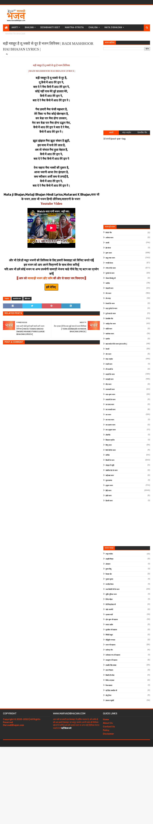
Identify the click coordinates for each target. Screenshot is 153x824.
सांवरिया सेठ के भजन (111, 470)
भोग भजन (108, 354)
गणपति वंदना (109, 263)
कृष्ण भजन (109, 253)
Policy (106, 730)
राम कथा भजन (110, 404)
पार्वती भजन (109, 329)
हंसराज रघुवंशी (110, 700)
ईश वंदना (108, 248)
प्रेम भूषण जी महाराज (112, 620)
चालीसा (108, 283)
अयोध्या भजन (109, 238)
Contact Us (109, 726)
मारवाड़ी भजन (109, 379)
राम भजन (108, 415)
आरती (107, 243)
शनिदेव (108, 455)
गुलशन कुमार (109, 579)
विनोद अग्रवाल (110, 680)
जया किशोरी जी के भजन (112, 589)
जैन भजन (108, 293)
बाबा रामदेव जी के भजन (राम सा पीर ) (116, 344)
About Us (108, 723)
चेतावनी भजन (109, 288)
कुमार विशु (108, 569)
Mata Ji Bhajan (113, 27)
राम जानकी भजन (110, 410)
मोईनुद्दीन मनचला (110, 640)
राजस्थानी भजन (110, 389)
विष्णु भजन (109, 445)
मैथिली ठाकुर (109, 635)
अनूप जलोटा (109, 554)
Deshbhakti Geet (50, 27)
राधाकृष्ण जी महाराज (111, 660)
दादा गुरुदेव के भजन (111, 308)
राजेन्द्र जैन (109, 650)
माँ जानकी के (109, 369)
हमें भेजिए (51, 287)
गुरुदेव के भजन (110, 273)
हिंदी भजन (27, 299)
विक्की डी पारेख (110, 675)
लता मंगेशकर (109, 670)
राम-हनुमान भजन (111, 430)
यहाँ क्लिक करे (66, 728)
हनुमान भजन (109, 485)
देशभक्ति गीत (109, 319)
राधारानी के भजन (110, 400)
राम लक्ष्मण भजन (110, 425)
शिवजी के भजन (110, 460)
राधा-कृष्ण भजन (110, 394)
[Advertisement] (95, 14)
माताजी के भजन (17, 299)
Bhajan (29, 27)
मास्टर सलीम (109, 625)
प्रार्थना (108, 339)
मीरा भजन (108, 384)
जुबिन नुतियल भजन (111, 594)
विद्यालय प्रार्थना (110, 440)
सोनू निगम (108, 695)
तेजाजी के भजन (110, 303)
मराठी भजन (109, 364)
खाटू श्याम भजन (110, 258)
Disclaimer (108, 734)
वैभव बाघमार (109, 685)
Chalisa (93, 27)
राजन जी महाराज (110, 645)
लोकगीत (108, 435)
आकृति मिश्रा (109, 559)
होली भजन (108, 496)
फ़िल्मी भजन (109, 501)
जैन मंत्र (108, 298)
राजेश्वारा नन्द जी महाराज (113, 655)
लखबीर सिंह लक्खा (111, 665)
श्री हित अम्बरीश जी (111, 690)
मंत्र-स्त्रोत (109, 359)
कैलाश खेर (109, 574)
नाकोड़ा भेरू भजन (111, 324)
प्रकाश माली (109, 615)
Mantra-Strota (74, 27)
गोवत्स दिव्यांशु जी (110, 278)
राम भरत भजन (110, 420)
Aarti (15, 27)
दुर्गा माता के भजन (111, 314)
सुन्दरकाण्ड (109, 480)
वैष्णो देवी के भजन (111, 450)
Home (106, 719)
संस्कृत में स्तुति (110, 465)
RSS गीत (109, 233)
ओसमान (108, 564)
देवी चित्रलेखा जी (111, 604)
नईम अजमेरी (109, 609)
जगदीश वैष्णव (109, 584)
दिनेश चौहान (109, 599)
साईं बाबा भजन (110, 475)
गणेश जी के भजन (111, 268)
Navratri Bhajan (15, 33)
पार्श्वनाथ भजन (110, 334)
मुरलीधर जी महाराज (111, 630)
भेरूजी (107, 349)
